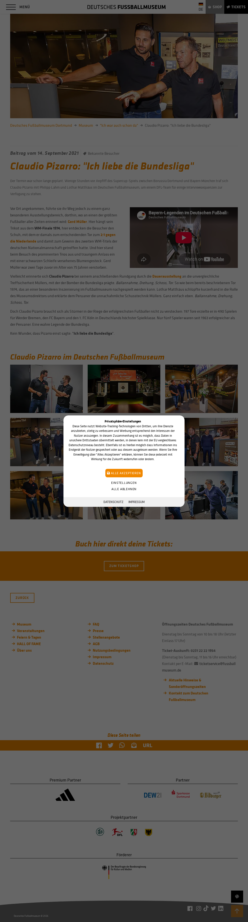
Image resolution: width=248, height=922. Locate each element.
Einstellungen (124, 482)
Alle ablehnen (124, 489)
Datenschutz (113, 502)
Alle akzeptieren (125, 473)
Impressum (136, 502)
